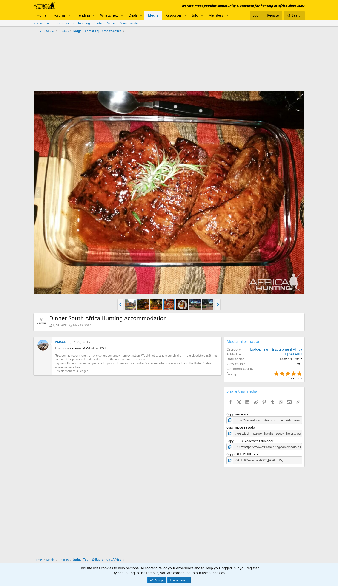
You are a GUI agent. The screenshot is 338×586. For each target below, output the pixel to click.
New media (41, 23)
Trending (83, 15)
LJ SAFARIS (60, 325)
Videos (111, 23)
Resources (174, 15)
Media (153, 15)
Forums (59, 15)
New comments (63, 23)
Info (195, 15)
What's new (109, 15)
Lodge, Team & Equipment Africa (276, 349)
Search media (129, 23)
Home (41, 15)
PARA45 (61, 342)
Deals (133, 15)
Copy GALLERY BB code (242, 454)
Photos (98, 23)
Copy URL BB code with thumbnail (249, 441)
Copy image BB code (240, 427)
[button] (69, 15)
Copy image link (237, 414)
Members (216, 15)
